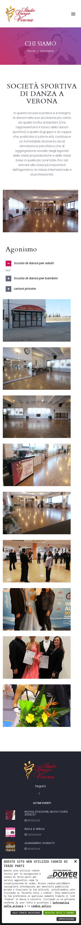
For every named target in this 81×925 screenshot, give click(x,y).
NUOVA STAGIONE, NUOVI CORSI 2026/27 (46, 813)
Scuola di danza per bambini (35, 278)
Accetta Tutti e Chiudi (59, 913)
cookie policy (41, 906)
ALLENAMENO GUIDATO (39, 843)
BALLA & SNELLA (34, 829)
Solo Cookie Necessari (26, 913)
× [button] (75, 861)
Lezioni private (24, 288)
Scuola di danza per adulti (33, 263)
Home (31, 51)
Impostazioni (66, 919)
